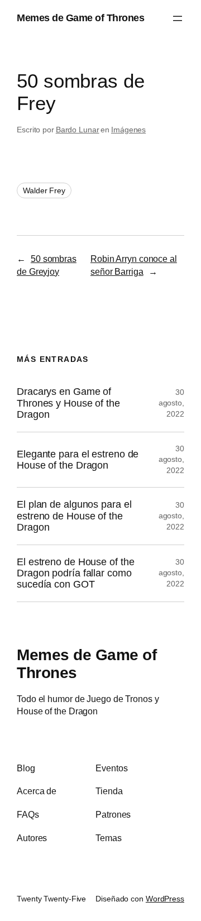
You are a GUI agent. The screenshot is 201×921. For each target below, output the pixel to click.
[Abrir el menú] (177, 18)
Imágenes (128, 129)
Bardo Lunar (77, 129)
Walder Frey (44, 190)
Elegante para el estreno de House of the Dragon (77, 459)
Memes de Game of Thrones (80, 17)
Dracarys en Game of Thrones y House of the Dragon (68, 403)
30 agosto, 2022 (171, 403)
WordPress (165, 898)
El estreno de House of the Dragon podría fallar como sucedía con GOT (75, 573)
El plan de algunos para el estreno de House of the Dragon (74, 516)
